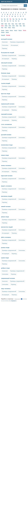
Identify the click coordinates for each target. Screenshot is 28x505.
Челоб (3, 35)
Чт (10, 21)
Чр (7, 21)
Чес (20, 25)
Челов (8, 35)
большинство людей (7, 52)
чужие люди (5, 258)
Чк (19, 19)
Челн (20, 30)
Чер (17, 25)
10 (9, 300)
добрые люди (5, 268)
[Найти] (25, 5)
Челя (7, 32)
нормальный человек (7, 104)
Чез (16, 24)
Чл (22, 19)
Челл (15, 30)
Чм (25, 19)
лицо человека (5, 288)
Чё (7, 19)
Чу (13, 21)
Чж (13, 19)
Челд (2, 30)
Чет (24, 25)
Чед (13, 24)
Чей (20, 24)
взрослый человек (7, 175)
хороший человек (6, 114)
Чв (4, 19)
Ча (2, 19)
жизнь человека (6, 165)
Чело (24, 30)
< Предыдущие (17, 298)
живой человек (6, 206)
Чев (6, 24)
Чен (10, 25)
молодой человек (6, 39)
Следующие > (13, 300)
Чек (23, 24)
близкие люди (5, 73)
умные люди (5, 217)
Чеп (13, 25)
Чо (2, 21)
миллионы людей (6, 196)
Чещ (13, 27)
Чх (16, 21)
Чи (16, 19)
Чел (2, 25)
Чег (9, 24)
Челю (2, 32)
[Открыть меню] (26, 1)
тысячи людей (5, 83)
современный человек (8, 278)
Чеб (2, 24)
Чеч (5, 27)
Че (10, 19)
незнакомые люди (7, 145)
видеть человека (6, 186)
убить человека (6, 237)
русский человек (6, 134)
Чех (2, 27)
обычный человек (6, 63)
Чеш (9, 27)
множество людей (7, 227)
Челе (7, 30)
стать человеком (6, 124)
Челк (11, 30)
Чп (5, 21)
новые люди (5, 155)
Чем (6, 25)
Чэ (18, 21)
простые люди (5, 93)
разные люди (5, 247)
